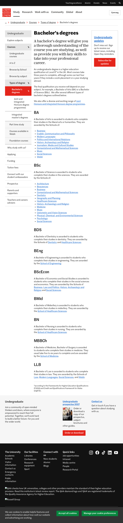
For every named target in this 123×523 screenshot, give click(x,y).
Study (16, 12)
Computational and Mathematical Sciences (57, 148)
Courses (33, 22)
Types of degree (48, 22)
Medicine (41, 207)
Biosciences (42, 187)
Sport (27, 469)
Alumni (87, 3)
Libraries (28, 456)
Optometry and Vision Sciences (52, 213)
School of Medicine (49, 356)
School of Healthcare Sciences (52, 311)
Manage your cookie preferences (100, 513)
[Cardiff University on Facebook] (97, 453)
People (66, 466)
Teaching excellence (74, 3)
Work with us (42, 12)
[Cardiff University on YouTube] (116, 453)
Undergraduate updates (103, 39)
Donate (96, 3)
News (105, 3)
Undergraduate (18, 22)
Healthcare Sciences (47, 201)
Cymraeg (115, 13)
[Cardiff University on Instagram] (91, 453)
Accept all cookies (67, 513)
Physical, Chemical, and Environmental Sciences (60, 216)
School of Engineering (50, 263)
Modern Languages (46, 137)
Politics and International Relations (53, 140)
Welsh (40, 157)
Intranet (67, 459)
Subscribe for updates (104, 62)
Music (39, 151)
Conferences (30, 459)
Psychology (42, 218)
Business (41, 131)
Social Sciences (44, 154)
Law (36, 377)
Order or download (74, 433)
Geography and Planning (48, 198)
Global (69, 12)
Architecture (43, 184)
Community (57, 12)
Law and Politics (51, 287)
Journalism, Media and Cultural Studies (55, 145)
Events (113, 3)
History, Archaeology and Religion (53, 142)
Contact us (97, 402)
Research (27, 12)
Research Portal (70, 470)
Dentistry (41, 195)
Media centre (69, 463)
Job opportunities (71, 456)
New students (50, 459)
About (79, 12)
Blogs (46, 466)
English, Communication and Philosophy (56, 134)
